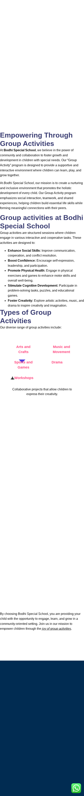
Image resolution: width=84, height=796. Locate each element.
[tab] (22, 349)
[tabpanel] (42, 392)
